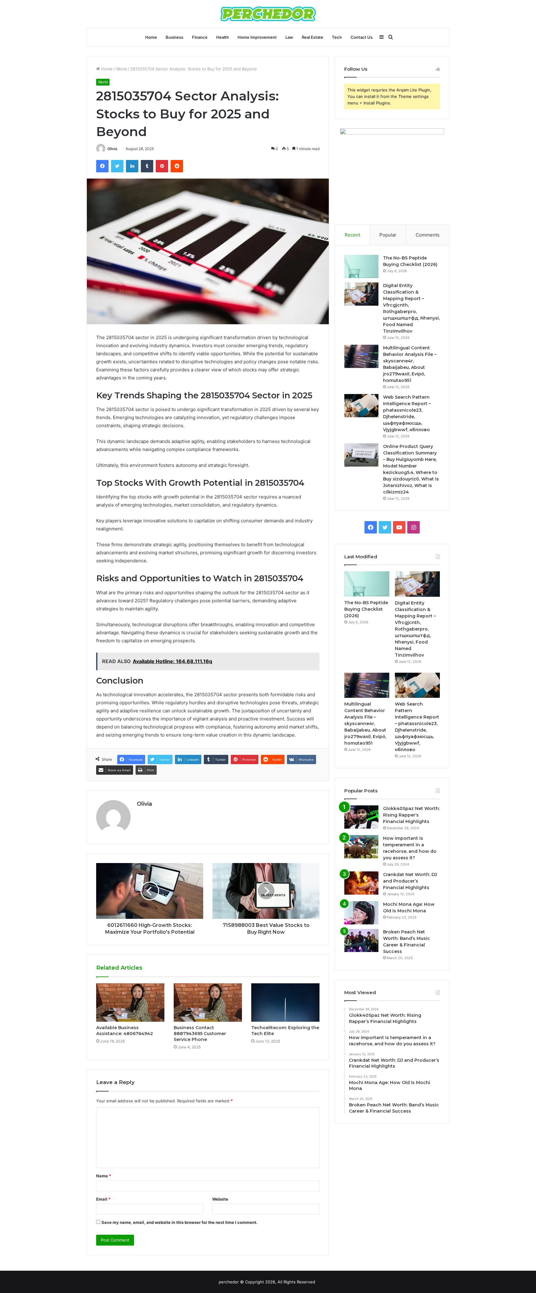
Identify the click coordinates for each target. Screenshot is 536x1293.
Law (289, 37)
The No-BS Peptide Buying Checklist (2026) (366, 609)
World (121, 68)
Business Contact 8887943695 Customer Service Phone (200, 1033)
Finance (200, 37)
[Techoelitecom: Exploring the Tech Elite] (285, 1002)
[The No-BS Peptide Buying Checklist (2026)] (361, 266)
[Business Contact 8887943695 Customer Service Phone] (208, 1002)
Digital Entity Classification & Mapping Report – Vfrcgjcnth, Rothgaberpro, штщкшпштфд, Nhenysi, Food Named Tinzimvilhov (415, 629)
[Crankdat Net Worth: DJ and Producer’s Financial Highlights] (361, 883)
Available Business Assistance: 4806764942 (124, 1030)
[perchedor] (268, 13)
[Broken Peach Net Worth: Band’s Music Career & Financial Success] (361, 940)
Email (103, 1199)
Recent (352, 235)
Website (220, 1199)
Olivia (112, 148)
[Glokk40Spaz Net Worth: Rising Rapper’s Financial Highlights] (361, 817)
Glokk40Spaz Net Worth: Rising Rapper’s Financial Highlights (411, 815)
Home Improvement (257, 37)
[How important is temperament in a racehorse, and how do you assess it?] (361, 846)
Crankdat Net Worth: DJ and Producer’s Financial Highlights (410, 881)
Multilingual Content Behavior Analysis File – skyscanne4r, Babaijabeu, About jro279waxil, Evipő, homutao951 (365, 723)
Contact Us (362, 37)
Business (174, 37)
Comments (428, 235)
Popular (387, 235)
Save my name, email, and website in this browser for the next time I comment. (179, 1222)
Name (103, 1175)
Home (151, 37)
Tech (337, 37)
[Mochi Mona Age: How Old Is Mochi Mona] (361, 912)
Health (222, 37)
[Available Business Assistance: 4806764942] (130, 1002)
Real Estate (312, 37)
